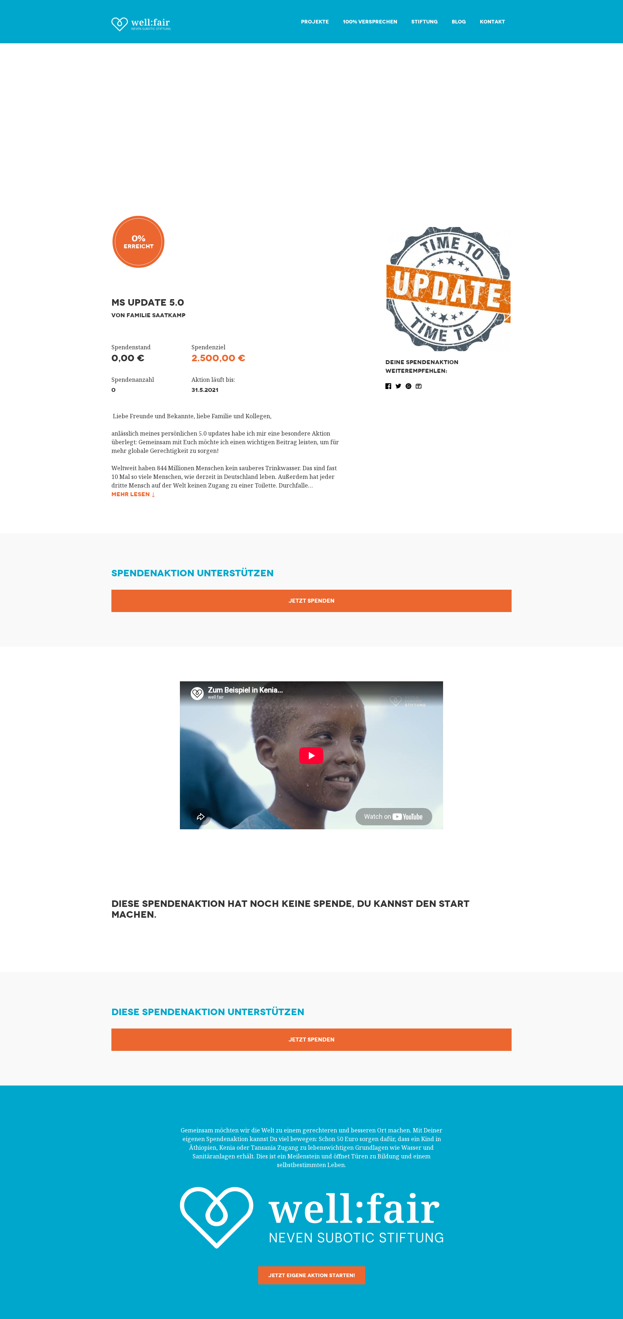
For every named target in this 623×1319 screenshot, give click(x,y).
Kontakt (492, 22)
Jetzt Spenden (311, 600)
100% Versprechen (370, 22)
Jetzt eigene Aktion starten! (311, 1275)
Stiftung (424, 22)
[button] (389, 385)
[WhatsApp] (409, 385)
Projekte (315, 22)
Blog (459, 22)
